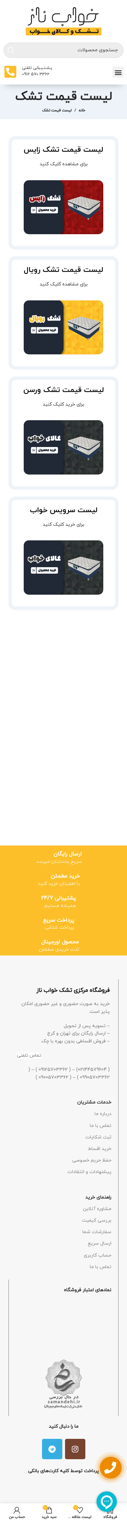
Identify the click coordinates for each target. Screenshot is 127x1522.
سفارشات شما (96, 1232)
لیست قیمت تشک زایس (63, 150)
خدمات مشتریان (94, 1102)
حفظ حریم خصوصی (91, 1160)
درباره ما (102, 1114)
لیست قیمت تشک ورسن (63, 390)
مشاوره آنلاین (97, 1209)
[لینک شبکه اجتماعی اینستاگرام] (75, 1449)
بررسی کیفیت (96, 1220)
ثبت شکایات (98, 1137)
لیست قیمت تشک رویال (63, 270)
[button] (118, 72)
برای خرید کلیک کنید (63, 404)
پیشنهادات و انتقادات (89, 1172)
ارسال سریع (99, 1243)
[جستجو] (11, 50)
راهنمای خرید (98, 1197)
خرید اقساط (99, 1149)
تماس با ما (100, 1125)
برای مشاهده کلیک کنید (64, 164)
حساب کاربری (97, 1255)
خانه (82, 110)
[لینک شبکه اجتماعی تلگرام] (52, 1449)
